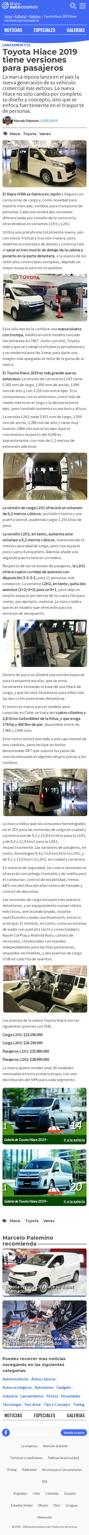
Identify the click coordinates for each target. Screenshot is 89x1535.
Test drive (32, 1404)
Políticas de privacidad (63, 1458)
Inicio (8, 16)
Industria (10, 1395)
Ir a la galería (74, 1139)
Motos (52, 1395)
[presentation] (44, 1111)
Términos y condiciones (26, 1458)
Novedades (70, 1395)
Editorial (20, 16)
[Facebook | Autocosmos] (6, 1433)
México (43, 1505)
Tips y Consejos (57, 1404)
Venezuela (44, 1517)
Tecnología (11, 1404)
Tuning (79, 1404)
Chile (36, 1493)
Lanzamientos (16, 45)
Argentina (20, 1493)
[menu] (82, 6)
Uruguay (72, 1505)
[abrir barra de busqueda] (73, 6)
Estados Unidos (22, 1505)
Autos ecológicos (17, 1387)
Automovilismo (15, 1378)
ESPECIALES (44, 29)
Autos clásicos (43, 1378)
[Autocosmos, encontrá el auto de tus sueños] (20, 5)
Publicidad (29, 1470)
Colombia (52, 1493)
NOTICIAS (13, 29)
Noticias (35, 16)
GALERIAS (76, 29)
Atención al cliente (55, 1446)
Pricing (12, 1470)
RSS (44, 1482)
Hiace (15, 134)
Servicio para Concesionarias (62, 1470)
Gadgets (63, 1387)
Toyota (29, 134)
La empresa (29, 1446)
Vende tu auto (74, 1433)
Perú (57, 1505)
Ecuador (70, 1493)
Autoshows (44, 1387)
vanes (45, 134)
